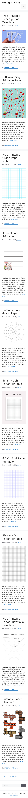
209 (9, 776)
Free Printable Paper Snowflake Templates (13, 622)
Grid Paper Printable (12, 3)
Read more (9, 63)
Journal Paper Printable (11, 234)
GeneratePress (14, 795)
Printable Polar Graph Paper (11, 311)
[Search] (23, 786)
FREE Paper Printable (11, 68)
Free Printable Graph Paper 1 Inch (11, 158)
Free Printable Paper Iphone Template (11, 19)
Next (14, 776)
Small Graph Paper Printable (12, 382)
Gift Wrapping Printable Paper (12, 78)
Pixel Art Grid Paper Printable (12, 537)
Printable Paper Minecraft (12, 700)
